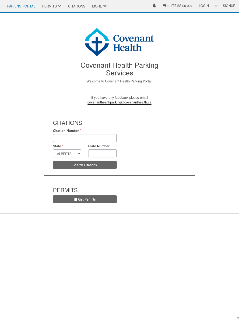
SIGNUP (229, 5)
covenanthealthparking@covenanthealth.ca (119, 102)
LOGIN (204, 5)
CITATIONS (76, 6)
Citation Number (66, 130)
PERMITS (49, 6)
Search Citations (85, 165)
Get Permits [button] (87, 199)
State (57, 146)
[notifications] (154, 6)
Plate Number (98, 146)
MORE (97, 6)
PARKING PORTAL (21, 6)
